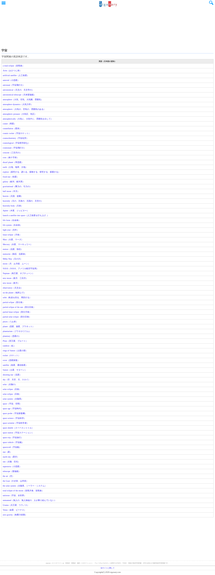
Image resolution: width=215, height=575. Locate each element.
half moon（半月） (11, 191)
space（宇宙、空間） (12, 404)
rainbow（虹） (9, 346)
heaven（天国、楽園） (13, 196)
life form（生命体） (11, 220)
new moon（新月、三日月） (15, 278)
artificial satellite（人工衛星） (16, 75)
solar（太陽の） (10, 384)
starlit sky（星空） (11, 457)
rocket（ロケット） (11, 355)
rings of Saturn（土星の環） (15, 351)
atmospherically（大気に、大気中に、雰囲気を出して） (28, 119)
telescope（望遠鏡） (11, 471)
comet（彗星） (9, 124)
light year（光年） (11, 230)
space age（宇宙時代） (13, 408)
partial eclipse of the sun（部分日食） (19, 307)
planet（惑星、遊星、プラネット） (18, 326)
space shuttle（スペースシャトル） (18, 428)
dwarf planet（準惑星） (13, 162)
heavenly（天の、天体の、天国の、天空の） (23, 201)
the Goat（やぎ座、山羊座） (15, 481)
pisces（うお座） (10, 322)
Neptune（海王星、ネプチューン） (18, 273)
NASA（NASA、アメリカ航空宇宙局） (20, 268)
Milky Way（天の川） (12, 259)
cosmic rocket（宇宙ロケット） (17, 133)
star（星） (7, 452)
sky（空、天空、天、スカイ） (16, 380)
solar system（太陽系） (13, 399)
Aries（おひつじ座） (12, 70)
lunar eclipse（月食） (12, 235)
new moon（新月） (11, 283)
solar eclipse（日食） (12, 389)
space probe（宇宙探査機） (15, 413)
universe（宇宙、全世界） (14, 495)
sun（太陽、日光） (11, 462)
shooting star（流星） (12, 375)
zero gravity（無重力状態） (15, 515)
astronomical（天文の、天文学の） (18, 90)
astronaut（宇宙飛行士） (14, 85)
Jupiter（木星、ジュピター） (16, 211)
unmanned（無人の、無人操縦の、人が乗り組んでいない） (29, 500)
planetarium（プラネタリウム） (17, 331)
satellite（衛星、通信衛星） (15, 365)
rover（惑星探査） (11, 360)
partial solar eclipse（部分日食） (17, 317)
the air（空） (8, 476)
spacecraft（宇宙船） (12, 447)
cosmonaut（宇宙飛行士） (14, 148)
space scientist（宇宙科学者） (16, 423)
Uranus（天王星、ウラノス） (16, 505)
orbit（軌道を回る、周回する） (17, 297)
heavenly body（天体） (13, 206)
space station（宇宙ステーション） (18, 433)
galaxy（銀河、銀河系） (14, 182)
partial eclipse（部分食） (13, 302)
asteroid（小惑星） (11, 80)
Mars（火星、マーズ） (13, 239)
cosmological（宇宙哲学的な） (16, 143)
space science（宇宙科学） (14, 418)
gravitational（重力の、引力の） (17, 186)
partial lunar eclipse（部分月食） (17, 312)
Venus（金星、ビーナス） (14, 510)
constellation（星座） (12, 128)
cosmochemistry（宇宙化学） (15, 138)
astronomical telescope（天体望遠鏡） (19, 95)
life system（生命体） (12, 225)
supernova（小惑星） (12, 466)
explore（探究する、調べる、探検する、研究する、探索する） (31, 172)
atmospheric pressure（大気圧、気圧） (19, 114)
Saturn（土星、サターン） (15, 370)
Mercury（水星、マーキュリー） (17, 244)
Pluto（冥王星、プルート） (15, 341)
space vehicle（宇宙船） (13, 442)
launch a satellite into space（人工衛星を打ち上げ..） (26, 215)
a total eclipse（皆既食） (13, 66)
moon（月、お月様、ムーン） (16, 264)
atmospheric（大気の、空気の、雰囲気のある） (24, 109)
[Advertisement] (107, 27)
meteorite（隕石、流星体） (15, 254)
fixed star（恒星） (11, 177)
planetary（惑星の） (12, 336)
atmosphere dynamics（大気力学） (18, 104)
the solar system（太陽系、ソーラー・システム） (25, 486)
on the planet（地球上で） (14, 293)
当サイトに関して (107, 568)
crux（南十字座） (11, 157)
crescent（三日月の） (12, 153)
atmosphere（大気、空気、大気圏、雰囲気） (23, 99)
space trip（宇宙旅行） (13, 437)
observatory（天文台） (13, 288)
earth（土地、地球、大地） (15, 167)
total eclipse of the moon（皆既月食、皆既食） (23, 491)
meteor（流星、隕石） (13, 249)
